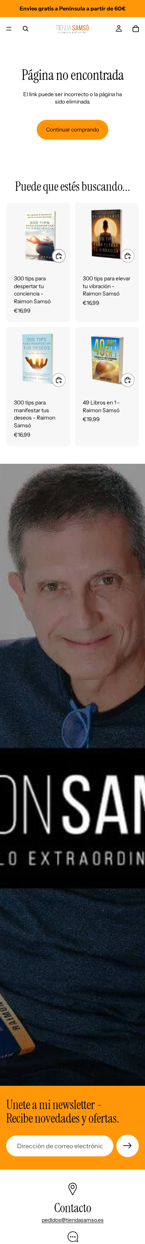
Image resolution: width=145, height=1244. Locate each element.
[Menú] (9, 29)
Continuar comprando (72, 129)
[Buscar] (25, 28)
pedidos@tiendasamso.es (73, 1219)
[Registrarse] (127, 1146)
